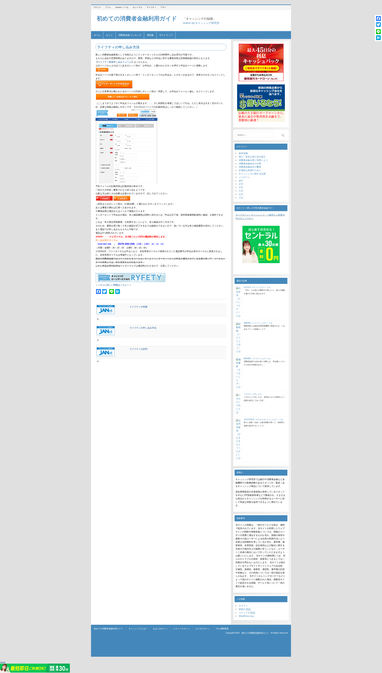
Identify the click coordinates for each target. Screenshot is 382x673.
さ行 (241, 187)
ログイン (243, 605)
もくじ (109, 34)
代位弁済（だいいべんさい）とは (257, 287)
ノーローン (244, 177)
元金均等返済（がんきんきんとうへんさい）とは (263, 419)
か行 (241, 184)
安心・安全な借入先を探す (252, 156)
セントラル (137, 7)
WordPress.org (246, 616)
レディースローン (181, 629)
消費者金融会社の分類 (250, 163)
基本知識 (243, 153)
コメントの (247, 612)
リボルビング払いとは (253, 394)
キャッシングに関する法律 (252, 173)
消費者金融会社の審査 (250, 167)
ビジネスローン (202, 629)
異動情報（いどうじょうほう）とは (258, 323)
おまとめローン (160, 629)
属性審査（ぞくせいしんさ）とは (257, 358)
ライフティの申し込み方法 (143, 327)
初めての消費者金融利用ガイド (137, 18)
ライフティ (151, 7)
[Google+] (378, 28)
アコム (108, 7)
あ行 (241, 180)
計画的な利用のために (250, 170)
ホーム (97, 34)
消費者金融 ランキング (129, 34)
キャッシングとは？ (138, 629)
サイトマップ (166, 34)
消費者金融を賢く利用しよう (253, 160)
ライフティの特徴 (138, 306)
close (2, 662)
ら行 (241, 197)
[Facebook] (378, 19)
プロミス (97, 7)
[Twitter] (378, 24)
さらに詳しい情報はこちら (113, 285)
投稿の (245, 609)
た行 (241, 190)
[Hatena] (378, 38)
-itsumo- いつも (121, 7)
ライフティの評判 (138, 349)
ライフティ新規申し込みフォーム (114, 62)
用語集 (150, 34)
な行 (241, 194)
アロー (163, 7)
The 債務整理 (222, 629)
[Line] (378, 32)
